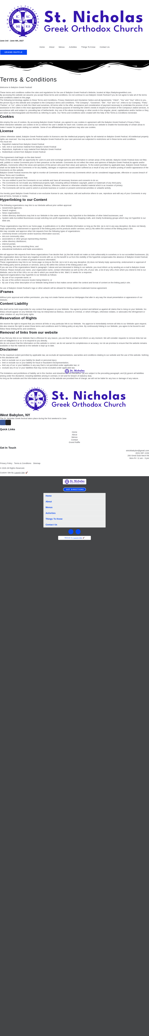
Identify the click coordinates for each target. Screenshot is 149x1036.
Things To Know (88, 47)
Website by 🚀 (74, 538)
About (51, 47)
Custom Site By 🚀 (14, 473)
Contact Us (105, 47)
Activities (73, 47)
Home (42, 47)
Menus (62, 47)
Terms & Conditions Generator (123, 113)
